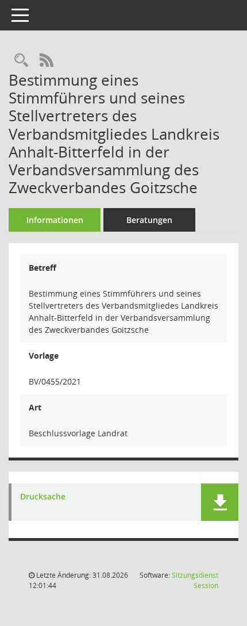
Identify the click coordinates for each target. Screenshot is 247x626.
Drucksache (42, 497)
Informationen (54, 219)
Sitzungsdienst (195, 580)
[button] (219, 502)
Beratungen (149, 219)
